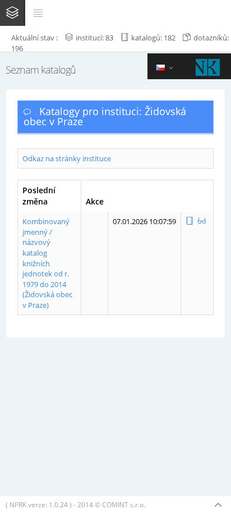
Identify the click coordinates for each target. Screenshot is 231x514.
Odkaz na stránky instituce (66, 158)
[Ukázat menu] (38, 13)
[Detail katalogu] (190, 221)
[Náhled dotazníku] (202, 221)
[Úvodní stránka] (12, 12)
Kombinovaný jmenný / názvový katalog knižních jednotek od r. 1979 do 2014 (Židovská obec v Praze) (47, 263)
